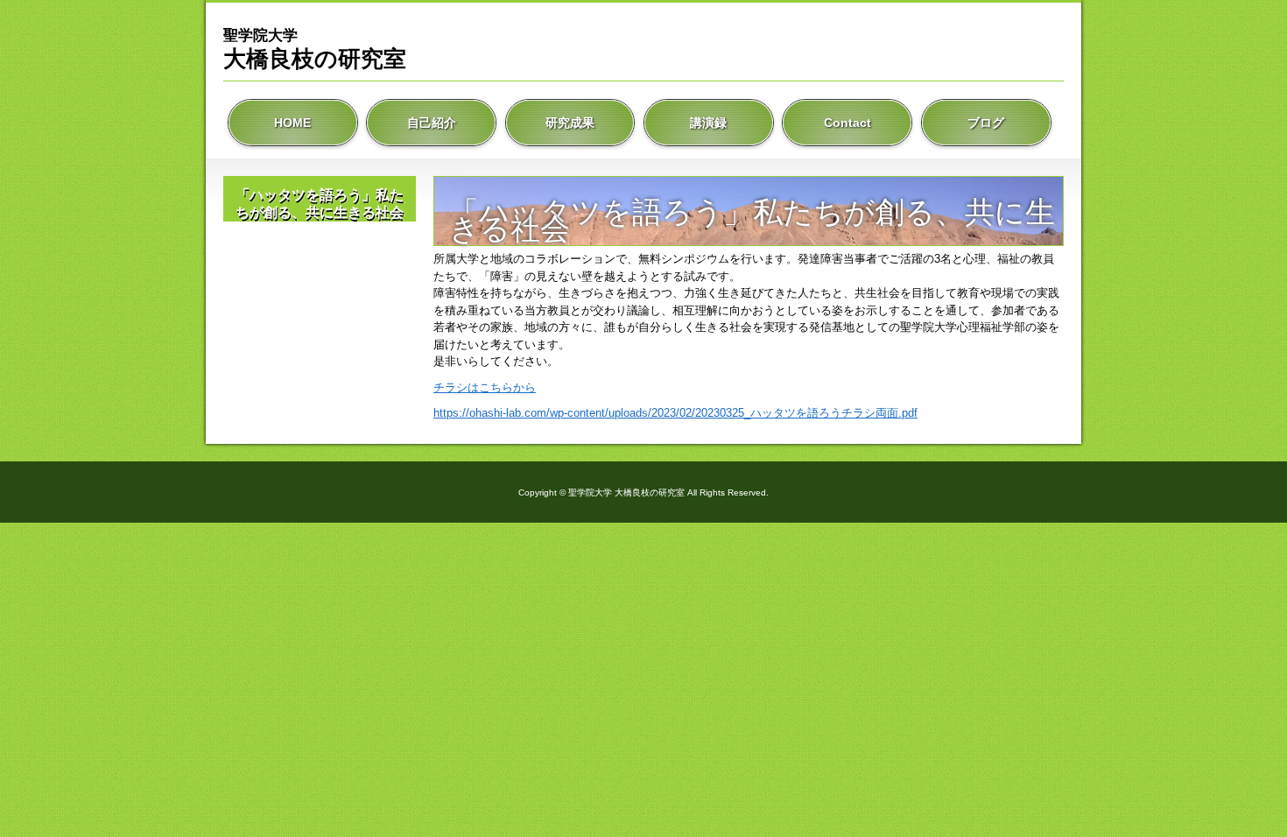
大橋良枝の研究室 (314, 49)
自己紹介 (431, 123)
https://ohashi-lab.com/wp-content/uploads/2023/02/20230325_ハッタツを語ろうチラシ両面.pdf (675, 412)
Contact (847, 123)
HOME (292, 123)
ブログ (985, 123)
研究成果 (569, 123)
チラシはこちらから (484, 387)
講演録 (708, 123)
